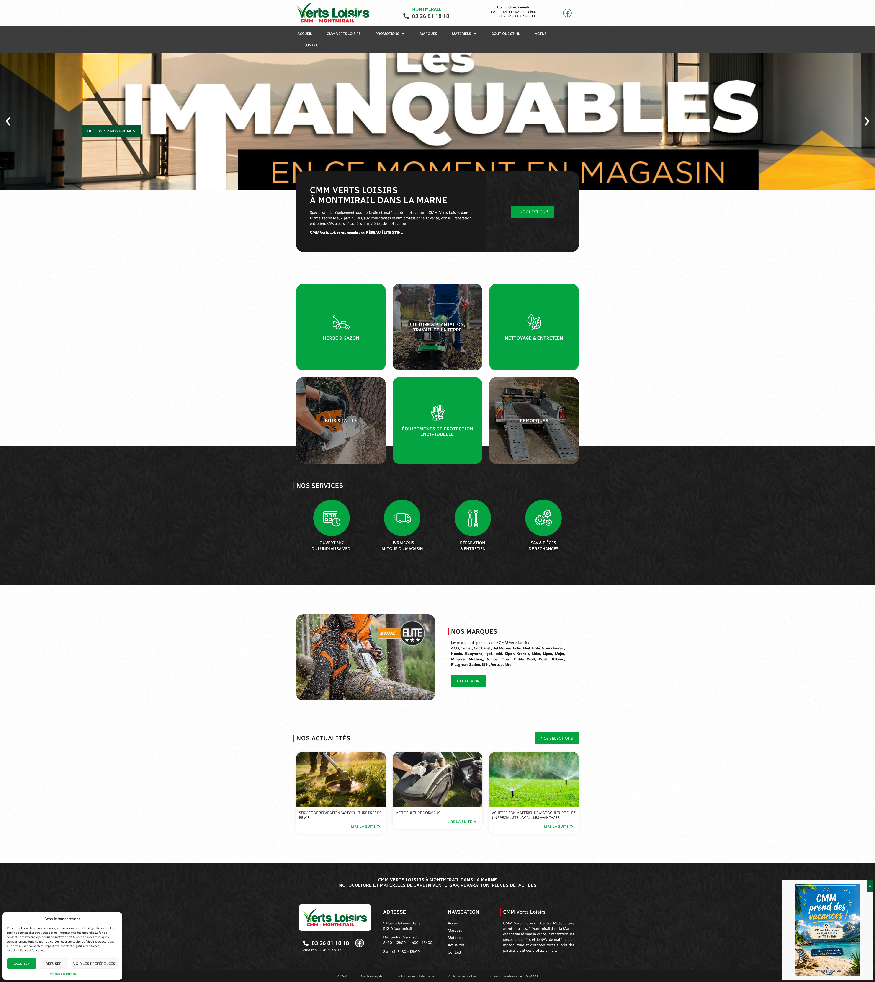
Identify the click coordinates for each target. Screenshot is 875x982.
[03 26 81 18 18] (406, 16)
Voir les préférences (94, 963)
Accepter (21, 963)
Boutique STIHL (506, 33)
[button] (8, 121)
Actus (540, 33)
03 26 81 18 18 (430, 16)
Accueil (304, 33)
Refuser (54, 963)
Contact (312, 45)
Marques (428, 33)
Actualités (456, 945)
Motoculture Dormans (417, 813)
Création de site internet (506, 976)
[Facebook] (567, 13)
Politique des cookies (62, 973)
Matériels (461, 33)
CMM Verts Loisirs (344, 33)
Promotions (387, 33)
